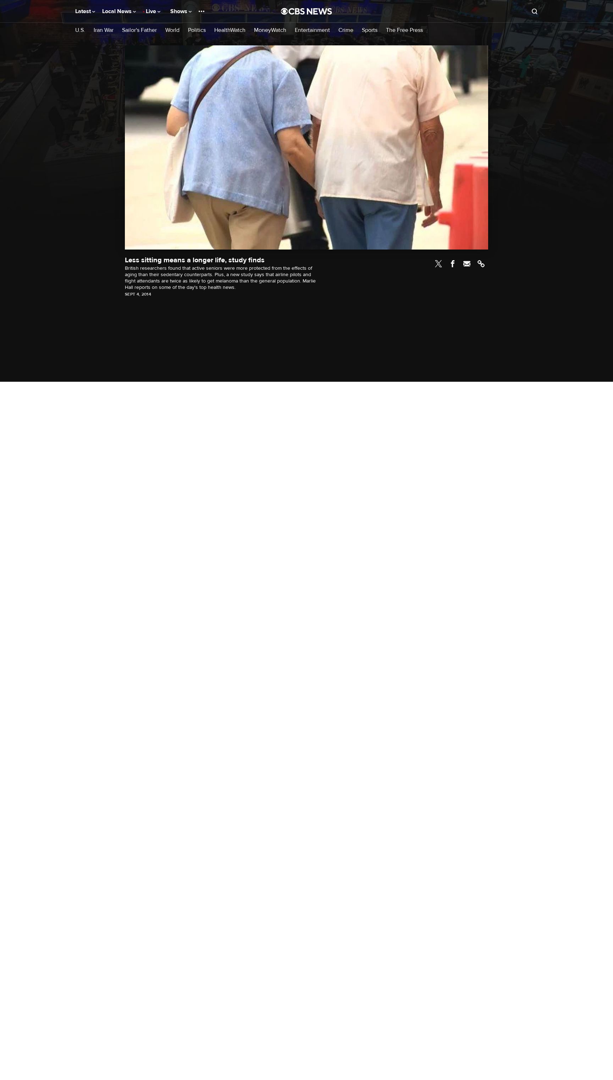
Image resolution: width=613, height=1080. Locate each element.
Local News (117, 11)
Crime (345, 30)
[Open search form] (534, 11)
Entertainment (312, 30)
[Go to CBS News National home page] (306, 11)
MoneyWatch (270, 30)
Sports (369, 30)
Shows (179, 11)
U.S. (80, 30)
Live (152, 11)
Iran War (104, 30)
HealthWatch (229, 30)
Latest (83, 11)
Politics (197, 30)
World (172, 30)
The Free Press (404, 30)
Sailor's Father (139, 30)
